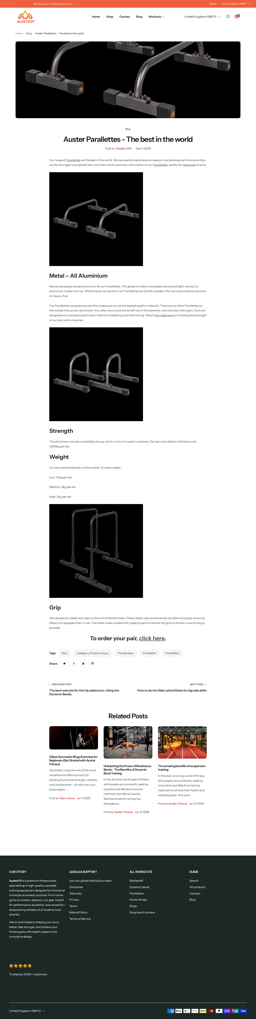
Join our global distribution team (90, 880)
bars (64, 653)
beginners (189, 165)
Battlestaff (136, 880)
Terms (73, 906)
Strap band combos (142, 912)
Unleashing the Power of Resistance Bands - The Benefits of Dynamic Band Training (127, 769)
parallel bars (126, 653)
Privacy (74, 899)
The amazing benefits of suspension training (182, 767)
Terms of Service (80, 919)
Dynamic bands (139, 887)
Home (19, 33)
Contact (194, 893)
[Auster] (26, 16)
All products (197, 887)
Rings (133, 906)
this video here (163, 315)
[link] (64, 663)
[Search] (228, 17)
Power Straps (138, 899)
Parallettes (73, 160)
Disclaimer (76, 887)
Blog (29, 33)
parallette (149, 653)
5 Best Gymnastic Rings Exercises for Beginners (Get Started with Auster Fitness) (73, 760)
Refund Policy (78, 912)
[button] (6, 3)
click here (152, 638)
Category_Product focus (92, 653)
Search (213, 3)
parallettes (172, 653)
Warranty (75, 893)
